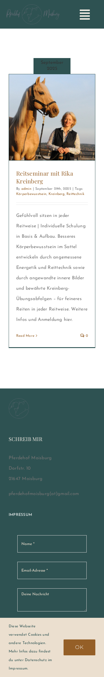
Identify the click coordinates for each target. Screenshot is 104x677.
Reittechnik (75, 194)
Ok (79, 647)
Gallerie (59, 117)
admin (26, 189)
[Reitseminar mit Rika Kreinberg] (52, 117)
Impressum (20, 515)
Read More (25, 336)
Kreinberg (57, 194)
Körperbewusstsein (31, 194)
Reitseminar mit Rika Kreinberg (44, 117)
